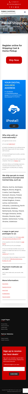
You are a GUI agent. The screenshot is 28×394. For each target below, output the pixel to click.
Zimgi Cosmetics (4, 338)
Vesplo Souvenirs (5, 340)
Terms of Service (5, 325)
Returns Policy (4, 329)
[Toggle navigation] (25, 12)
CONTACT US (5, 254)
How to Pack (5, 290)
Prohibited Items (6, 293)
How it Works (5, 283)
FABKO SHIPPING (8, 11)
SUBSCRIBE (14, 374)
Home (9, 26)
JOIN (14, 126)
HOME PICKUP (12, 144)
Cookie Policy (4, 327)
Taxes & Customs (6, 297)
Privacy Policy (4, 324)
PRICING (16, 160)
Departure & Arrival (6, 287)
